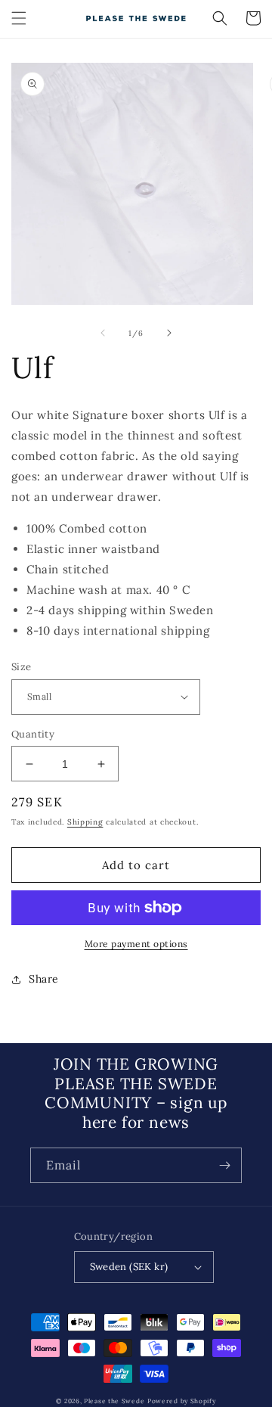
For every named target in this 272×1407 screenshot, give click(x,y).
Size (21, 666)
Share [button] (44, 979)
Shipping (85, 822)
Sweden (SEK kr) (129, 1266)
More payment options (136, 943)
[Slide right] (169, 332)
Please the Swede (114, 1401)
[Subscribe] (224, 1165)
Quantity (32, 734)
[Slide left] (102, 332)
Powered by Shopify (181, 1401)
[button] (19, 18)
